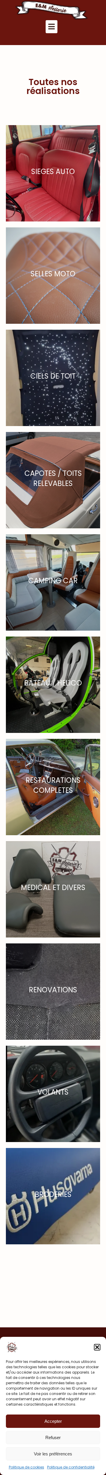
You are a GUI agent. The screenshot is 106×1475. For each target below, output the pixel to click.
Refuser (53, 1437)
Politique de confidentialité (71, 1467)
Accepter (53, 1421)
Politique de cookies (26, 1467)
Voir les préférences (53, 1453)
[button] (97, 1347)
